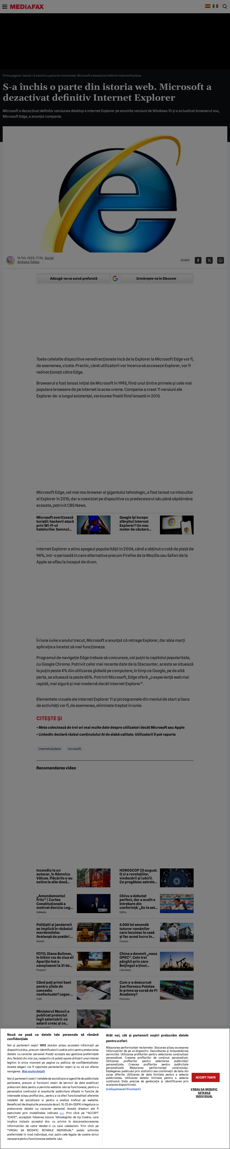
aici (62, 1113)
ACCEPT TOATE (206, 1077)
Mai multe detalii (33, 1071)
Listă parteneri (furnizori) (123, 1089)
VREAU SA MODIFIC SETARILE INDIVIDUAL (204, 1093)
